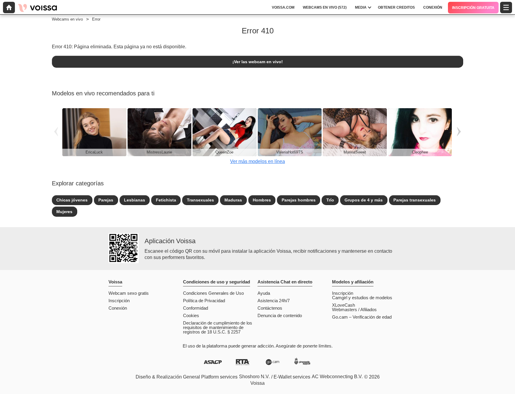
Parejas (105, 200)
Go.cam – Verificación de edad (362, 316)
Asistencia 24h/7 (274, 300)
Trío (330, 200)
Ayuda (264, 293)
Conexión (117, 308)
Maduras (233, 200)
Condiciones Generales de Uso (213, 293)
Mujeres (64, 211)
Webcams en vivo (67, 19)
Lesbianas (134, 200)
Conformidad (195, 308)
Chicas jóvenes (72, 200)
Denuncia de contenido (280, 315)
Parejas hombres (299, 200)
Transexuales (200, 200)
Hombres (262, 200)
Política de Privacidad (204, 300)
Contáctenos (270, 308)
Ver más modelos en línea (257, 161)
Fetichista (166, 200)
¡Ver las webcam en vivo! (257, 61)
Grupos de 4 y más (364, 200)
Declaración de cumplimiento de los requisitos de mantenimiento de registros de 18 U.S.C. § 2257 (217, 327)
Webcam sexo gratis (128, 293)
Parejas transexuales (414, 200)
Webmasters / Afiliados (354, 309)
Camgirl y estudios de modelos (362, 297)
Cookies (191, 315)
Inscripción (119, 300)
